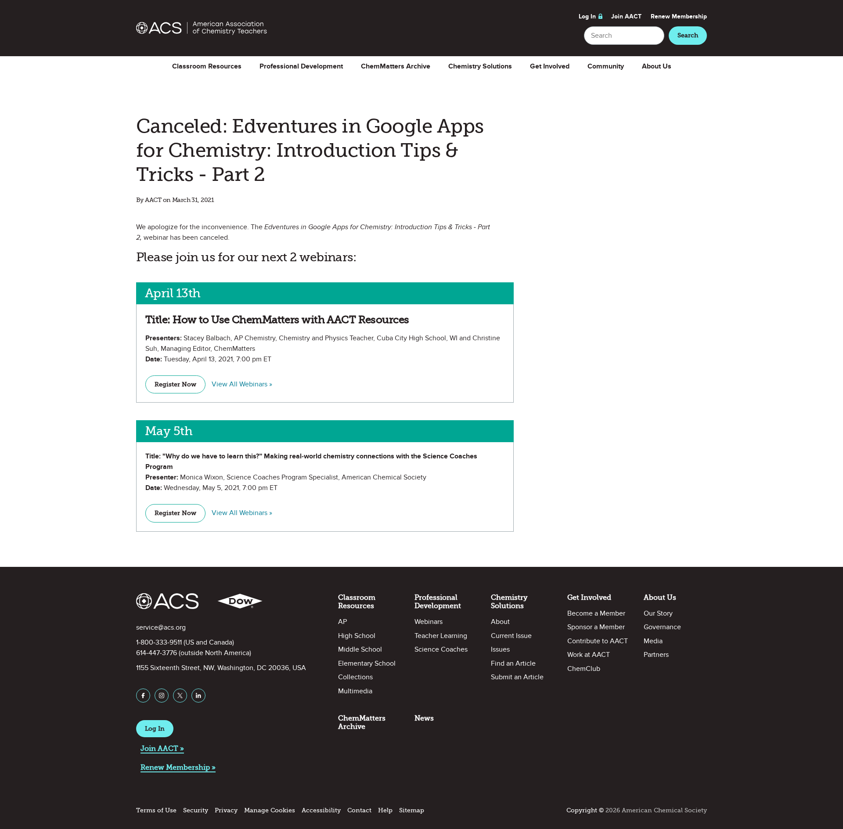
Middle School (360, 649)
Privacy (226, 810)
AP (342, 621)
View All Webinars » (242, 384)
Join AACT (626, 16)
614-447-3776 (156, 653)
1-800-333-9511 (159, 642)
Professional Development (301, 66)
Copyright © (585, 810)
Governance (662, 627)
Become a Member (596, 613)
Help (385, 810)
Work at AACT (588, 654)
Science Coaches (441, 649)
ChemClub (583, 668)
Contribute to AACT (597, 641)
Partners (656, 654)
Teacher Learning (440, 635)
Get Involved (549, 66)
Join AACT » (162, 748)
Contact (359, 810)
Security (195, 810)
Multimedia (355, 691)
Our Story (658, 613)
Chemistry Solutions (480, 66)
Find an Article (513, 663)
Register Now (175, 384)
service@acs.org (161, 627)
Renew (679, 16)
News (424, 718)
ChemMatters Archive (395, 66)
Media (653, 641)
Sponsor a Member (596, 627)
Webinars (428, 621)
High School (356, 635)
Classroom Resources (206, 66)
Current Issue (511, 635)
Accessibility (321, 810)
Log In (587, 16)
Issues (500, 649)
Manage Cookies (269, 810)
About (500, 621)
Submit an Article (517, 677)
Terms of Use (156, 810)
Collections (355, 677)
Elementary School (367, 663)
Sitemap (411, 810)
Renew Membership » (178, 767)
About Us (656, 66)
